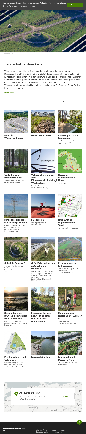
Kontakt (62, 430)
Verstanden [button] (75, 5)
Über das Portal (41, 430)
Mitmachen (53, 430)
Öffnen (65, 396)
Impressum (58, 432)
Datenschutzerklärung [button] (29, 6)
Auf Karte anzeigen (70, 102)
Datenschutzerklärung (43, 432)
